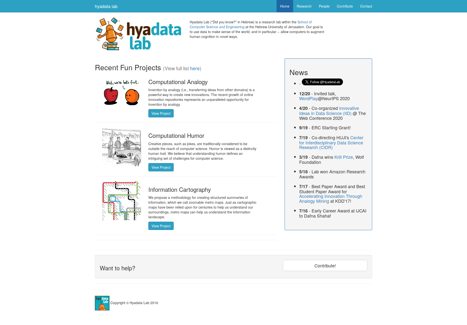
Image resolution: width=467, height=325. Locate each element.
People (324, 6)
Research (304, 6)
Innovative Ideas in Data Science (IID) (329, 110)
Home (284, 6)
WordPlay (308, 98)
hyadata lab (106, 6)
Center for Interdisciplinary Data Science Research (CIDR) (331, 142)
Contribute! (325, 265)
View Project (161, 113)
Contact (366, 6)
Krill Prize (343, 157)
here (195, 68)
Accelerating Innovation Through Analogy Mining (330, 198)
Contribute (345, 6)
